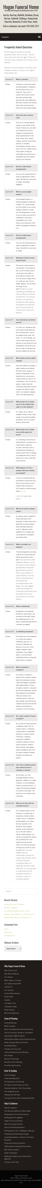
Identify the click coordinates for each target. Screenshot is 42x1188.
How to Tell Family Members (14, 1127)
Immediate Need (10, 1046)
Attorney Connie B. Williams (14, 904)
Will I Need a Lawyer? (11, 1150)
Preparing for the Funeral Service (16, 1114)
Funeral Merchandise (12, 993)
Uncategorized (9, 935)
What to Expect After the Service (16, 1042)
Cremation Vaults (10, 1006)
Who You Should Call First (13, 1124)
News (6, 929)
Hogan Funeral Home (21, 6)
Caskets (7, 1000)
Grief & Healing (9, 1075)
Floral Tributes (9, 1010)
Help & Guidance (10, 1108)
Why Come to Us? (10, 970)
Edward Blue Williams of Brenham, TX (17, 917)
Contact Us (8, 987)
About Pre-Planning (11, 1059)
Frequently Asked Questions (14, 1143)
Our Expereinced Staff (12, 983)
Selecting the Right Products (14, 1036)
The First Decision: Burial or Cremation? (18, 1032)
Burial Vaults (8, 996)
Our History (8, 977)
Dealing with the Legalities (13, 1117)
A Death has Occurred (12, 1049)
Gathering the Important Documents (17, 1146)
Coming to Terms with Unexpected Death (19, 1098)
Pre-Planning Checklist (12, 1065)
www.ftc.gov (23, 491)
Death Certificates (10, 1153)
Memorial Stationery (11, 1013)
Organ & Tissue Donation (13, 1121)
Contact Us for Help (11, 1162)
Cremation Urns (10, 1003)
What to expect (9, 1026)
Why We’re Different (11, 974)
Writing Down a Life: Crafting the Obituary (19, 1131)
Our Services (9, 990)
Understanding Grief (11, 1078)
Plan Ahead (8, 1055)
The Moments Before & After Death (17, 1111)
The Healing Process (11, 1091)
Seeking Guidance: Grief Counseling (17, 1088)
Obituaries (8, 932)
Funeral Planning (10, 1023)
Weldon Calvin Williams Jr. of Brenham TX (19, 914)
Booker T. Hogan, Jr (11, 908)
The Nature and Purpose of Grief (16, 1085)
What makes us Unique (12, 980)
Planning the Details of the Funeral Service (19, 1039)
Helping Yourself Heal (12, 1095)
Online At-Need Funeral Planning (16, 1052)
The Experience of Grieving (14, 1082)
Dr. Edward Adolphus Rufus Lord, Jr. (17, 911)
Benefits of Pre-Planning (13, 1062)
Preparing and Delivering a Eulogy (16, 1134)
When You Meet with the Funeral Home (18, 1029)
